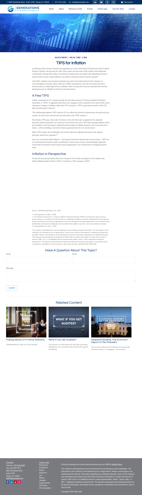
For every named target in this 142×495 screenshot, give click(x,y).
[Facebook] (107, 2)
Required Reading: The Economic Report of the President (109, 341)
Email (74, 254)
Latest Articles (44, 483)
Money (41, 478)
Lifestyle (42, 480)
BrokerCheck (117, 464)
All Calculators (45, 488)
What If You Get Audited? (62, 339)
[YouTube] (101, 2)
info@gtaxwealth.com (80, 2)
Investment (43, 468)
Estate (41, 470)
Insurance (43, 473)
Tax (40, 475)
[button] (51, 9)
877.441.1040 (60, 2)
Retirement (43, 465)
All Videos (43, 485)
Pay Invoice (128, 2)
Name (8, 254)
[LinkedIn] (95, 2)
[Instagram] (19, 482)
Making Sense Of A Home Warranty (25, 339)
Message (9, 268)
